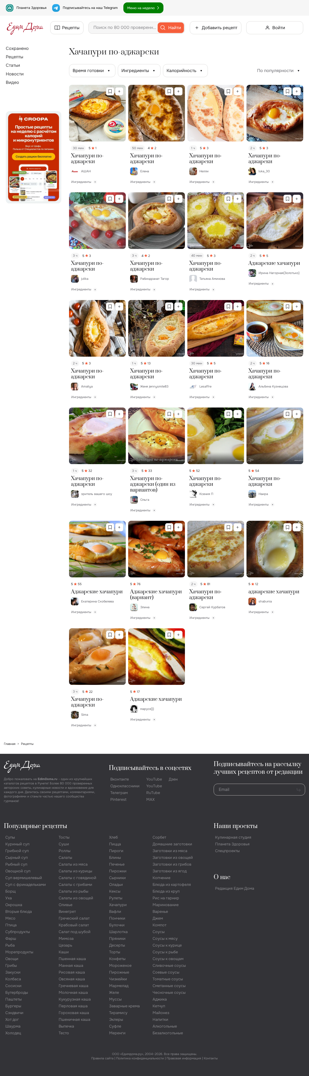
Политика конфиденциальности (140, 1058)
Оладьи (116, 884)
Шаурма (13, 1026)
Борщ (10, 891)
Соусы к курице (167, 945)
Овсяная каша (72, 979)
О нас (222, 877)
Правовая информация (184, 1058)
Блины (115, 857)
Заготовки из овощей (173, 857)
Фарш (10, 938)
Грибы (11, 965)
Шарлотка (118, 931)
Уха (8, 898)
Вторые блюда (18, 911)
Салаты (65, 857)
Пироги (116, 850)
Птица (11, 925)
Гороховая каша (74, 1012)
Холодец (13, 1033)
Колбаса (13, 979)
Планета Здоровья (31, 8)
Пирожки (117, 871)
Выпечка (66, 1026)
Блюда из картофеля (172, 884)
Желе (114, 992)
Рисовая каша (72, 972)
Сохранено (17, 48)
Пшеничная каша (74, 1019)
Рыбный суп (16, 864)
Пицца (115, 844)
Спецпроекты (227, 850)
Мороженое (120, 965)
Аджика (160, 999)
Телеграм (119, 792)
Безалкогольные (168, 1033)
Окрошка (13, 904)
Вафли (115, 911)
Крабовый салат (74, 925)
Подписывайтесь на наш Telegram (90, 8)
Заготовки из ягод (170, 871)
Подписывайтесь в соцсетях (150, 768)
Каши (64, 952)
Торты (114, 952)
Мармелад (118, 985)
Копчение (161, 877)
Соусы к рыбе (165, 952)
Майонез (161, 1012)
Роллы (64, 850)
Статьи (13, 65)
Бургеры (13, 1006)
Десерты (117, 945)
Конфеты (117, 958)
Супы (10, 837)
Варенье (160, 911)
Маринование (166, 904)
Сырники (117, 877)
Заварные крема (124, 1006)
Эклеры (116, 1019)
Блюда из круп (166, 891)
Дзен (173, 779)
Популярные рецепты (35, 826)
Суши (64, 844)
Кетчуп (159, 1006)
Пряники (117, 938)
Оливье (65, 904)
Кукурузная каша (75, 999)
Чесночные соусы (169, 992)
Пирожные (119, 972)
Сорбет (159, 837)
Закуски (13, 972)
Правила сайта (102, 1058)
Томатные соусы (168, 979)
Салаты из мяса (73, 864)
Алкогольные (165, 1026)
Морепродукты (19, 952)
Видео (12, 82)
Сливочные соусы (169, 965)
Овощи (11, 958)
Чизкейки (118, 979)
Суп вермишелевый (23, 877)
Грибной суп (17, 850)
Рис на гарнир (166, 898)
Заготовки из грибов (172, 864)
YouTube (154, 779)
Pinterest (118, 799)
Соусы (159, 931)
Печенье (117, 864)
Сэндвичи (14, 1012)
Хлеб (113, 837)
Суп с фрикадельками (25, 884)
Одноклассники (125, 786)
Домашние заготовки (172, 844)
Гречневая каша (73, 985)
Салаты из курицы (75, 871)
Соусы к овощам (168, 958)
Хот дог (12, 1019)
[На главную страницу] (25, 27)
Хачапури (118, 904)
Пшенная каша (72, 958)
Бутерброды (16, 992)
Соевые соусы (166, 972)
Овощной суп (17, 871)
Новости (15, 74)
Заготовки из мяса (170, 850)
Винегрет (67, 911)
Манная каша (71, 965)
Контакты (211, 1058)
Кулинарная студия (233, 837)
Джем (158, 918)
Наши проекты (236, 826)
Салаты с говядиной (77, 877)
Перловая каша (73, 1006)
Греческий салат (74, 918)
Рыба (10, 945)
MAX (150, 799)
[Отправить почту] (298, 789)
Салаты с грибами (75, 884)
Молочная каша (73, 992)
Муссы (115, 999)
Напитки (160, 1019)
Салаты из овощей (76, 898)
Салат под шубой (75, 931)
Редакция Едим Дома (234, 888)
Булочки (117, 925)
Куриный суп (17, 844)
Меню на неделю (141, 8)
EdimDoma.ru (47, 779)
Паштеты (13, 999)
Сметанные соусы (169, 985)
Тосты (64, 837)
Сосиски (13, 985)
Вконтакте (119, 779)
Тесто (64, 1033)
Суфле (115, 1026)
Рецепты (14, 57)
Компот (159, 925)
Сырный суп (16, 857)
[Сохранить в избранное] (110, 91)
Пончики (117, 918)
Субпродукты (17, 931)
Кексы (114, 891)
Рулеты (115, 898)
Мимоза (66, 938)
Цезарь (65, 945)
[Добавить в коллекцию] (119, 91)
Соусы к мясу (165, 938)
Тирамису (118, 1012)
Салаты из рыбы (73, 891)
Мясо (10, 918)
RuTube (153, 792)
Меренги (117, 1033)
